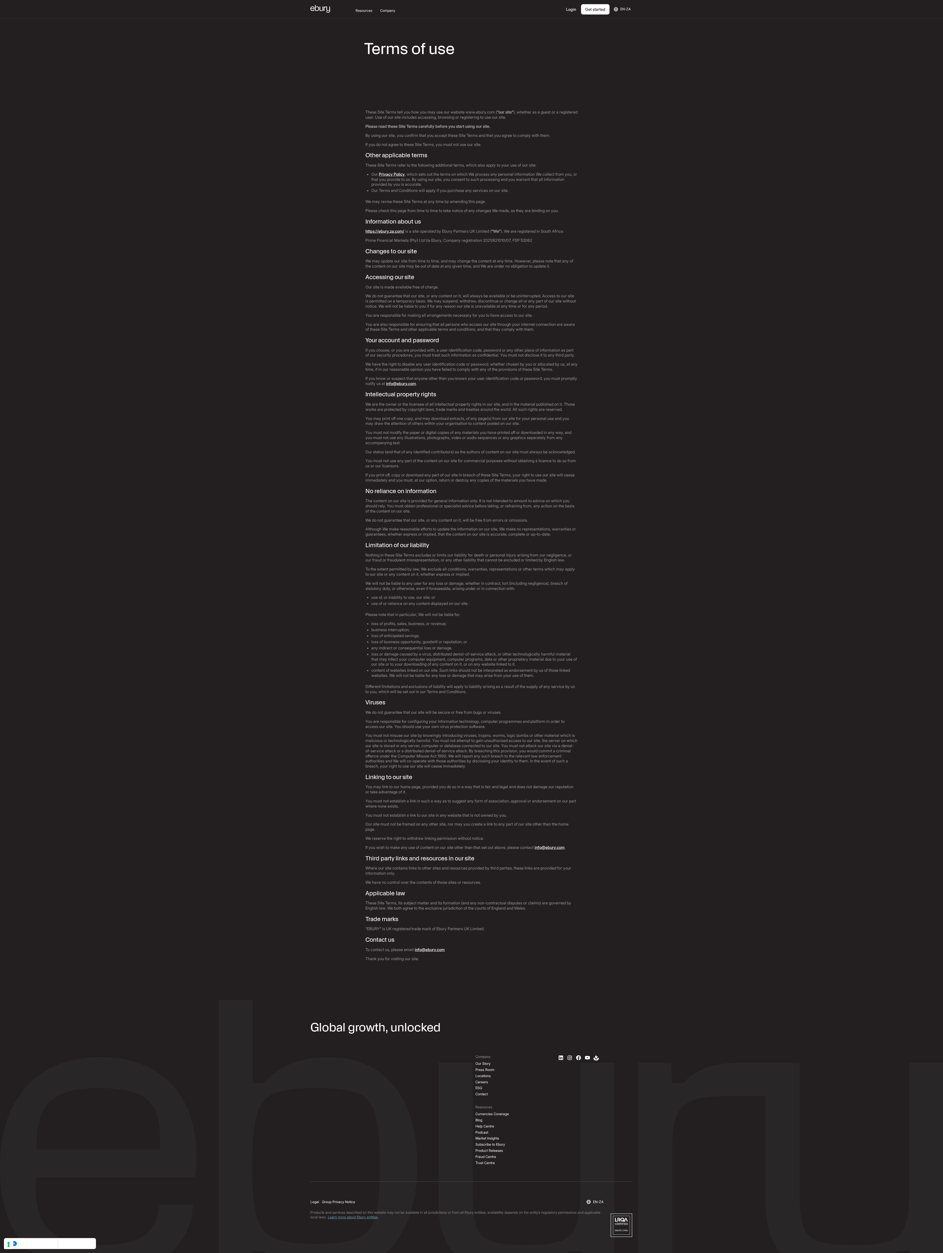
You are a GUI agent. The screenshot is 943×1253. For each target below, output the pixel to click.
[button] (364, 11)
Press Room (484, 1070)
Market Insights (487, 1138)
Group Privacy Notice (338, 1202)
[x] (579, 1058)
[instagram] (570, 1058)
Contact (481, 1094)
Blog (478, 1120)
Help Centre (484, 1126)
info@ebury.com (401, 383)
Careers (481, 1082)
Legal (314, 1202)
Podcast (481, 1132)
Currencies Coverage (492, 1114)
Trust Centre (485, 1163)
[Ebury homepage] (320, 9)
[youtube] (587, 1058)
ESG (478, 1088)
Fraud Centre (485, 1156)
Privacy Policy (392, 174)
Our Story (482, 1063)
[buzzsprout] (596, 1058)
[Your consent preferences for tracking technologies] (8, 1244)
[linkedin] (561, 1058)
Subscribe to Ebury (490, 1144)
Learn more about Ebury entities (353, 1217)
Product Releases (489, 1150)
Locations (483, 1076)
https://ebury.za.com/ (384, 231)
